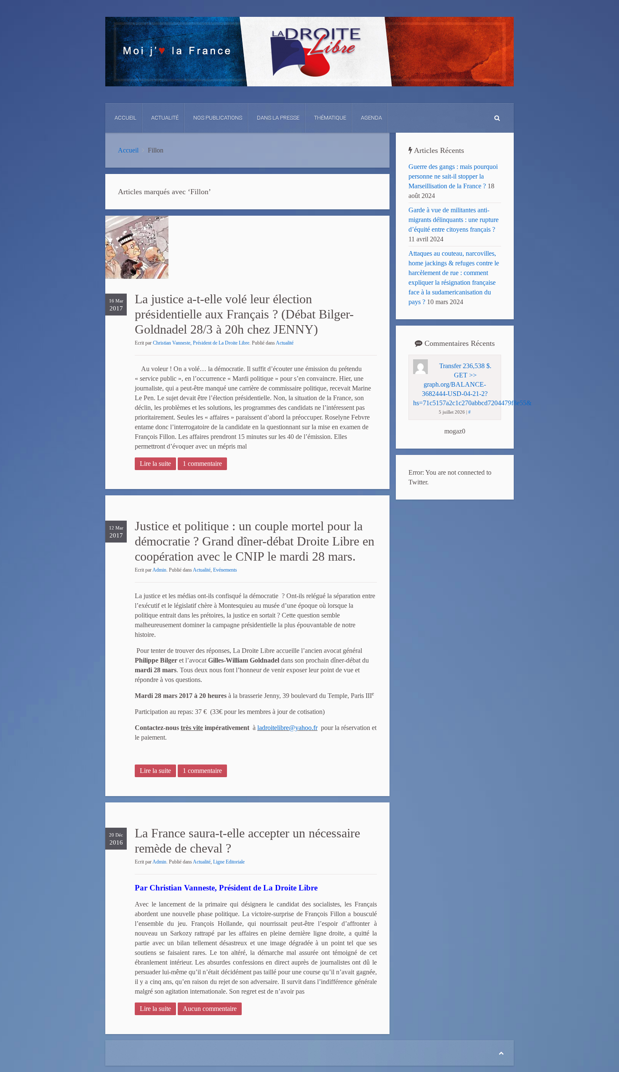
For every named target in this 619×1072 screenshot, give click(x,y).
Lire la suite (155, 463)
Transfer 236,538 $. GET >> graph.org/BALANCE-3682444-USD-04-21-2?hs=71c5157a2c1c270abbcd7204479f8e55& (472, 384)
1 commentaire (202, 463)
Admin (159, 570)
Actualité (165, 118)
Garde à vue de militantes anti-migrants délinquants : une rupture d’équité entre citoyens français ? (453, 219)
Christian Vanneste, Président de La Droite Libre (201, 343)
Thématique (330, 118)
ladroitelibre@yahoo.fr (287, 727)
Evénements (225, 570)
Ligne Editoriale (229, 862)
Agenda (371, 118)
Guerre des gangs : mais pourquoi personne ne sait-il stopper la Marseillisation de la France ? (453, 176)
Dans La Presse (278, 118)
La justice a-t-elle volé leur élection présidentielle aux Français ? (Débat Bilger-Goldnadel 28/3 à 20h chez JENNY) (244, 314)
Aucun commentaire (210, 1008)
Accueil (125, 118)
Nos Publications (217, 118)
